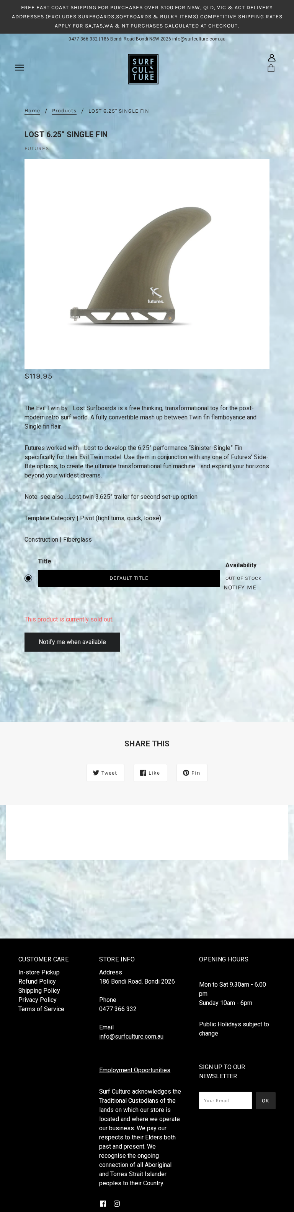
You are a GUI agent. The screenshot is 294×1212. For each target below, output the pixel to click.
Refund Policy (37, 981)
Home (32, 111)
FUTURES (36, 148)
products (64, 111)
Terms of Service (41, 1009)
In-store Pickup (39, 972)
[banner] (143, 68)
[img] (272, 57)
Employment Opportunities (134, 1070)
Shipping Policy (39, 990)
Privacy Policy (37, 999)
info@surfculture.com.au (198, 39)
